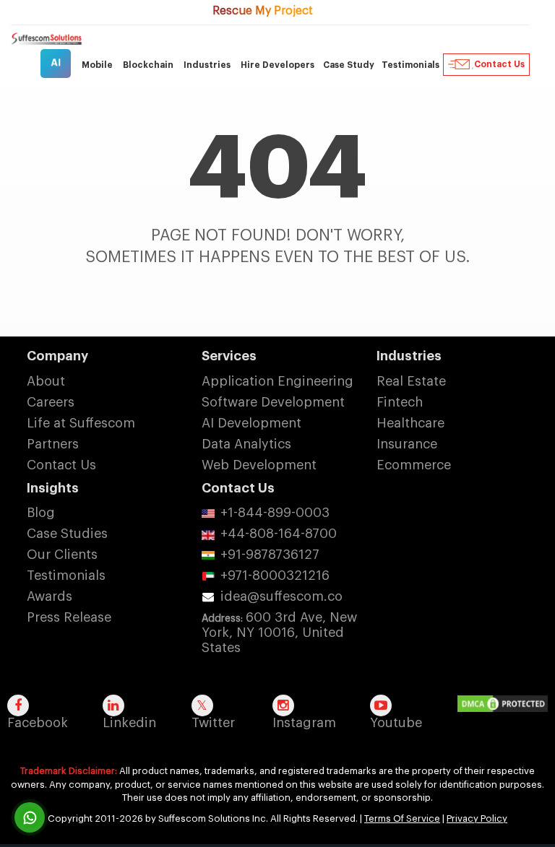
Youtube (396, 722)
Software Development (273, 402)
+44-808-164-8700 (278, 533)
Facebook (37, 722)
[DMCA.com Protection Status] (506, 705)
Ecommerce (414, 465)
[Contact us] (29, 817)
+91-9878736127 (269, 554)
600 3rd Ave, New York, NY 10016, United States (279, 632)
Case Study (348, 65)
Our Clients (62, 554)
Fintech (400, 402)
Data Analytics (246, 444)
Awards (49, 596)
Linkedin (129, 722)
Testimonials (410, 65)
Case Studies (67, 533)
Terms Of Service (402, 818)
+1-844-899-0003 (275, 512)
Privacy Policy (477, 818)
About (46, 381)
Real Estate (411, 381)
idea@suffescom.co (281, 596)
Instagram (304, 722)
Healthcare (410, 423)
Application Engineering (277, 381)
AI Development (251, 423)
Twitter (213, 722)
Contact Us (499, 64)
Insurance (407, 444)
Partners (53, 444)
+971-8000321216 (275, 575)
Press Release (69, 617)
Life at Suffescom (81, 423)
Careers (50, 402)
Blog (41, 512)
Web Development (259, 465)
